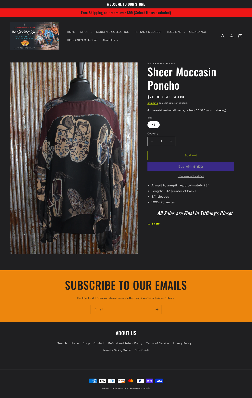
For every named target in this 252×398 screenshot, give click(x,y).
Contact (99, 343)
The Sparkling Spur (119, 388)
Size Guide (142, 350)
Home (75, 343)
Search (62, 343)
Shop (86, 343)
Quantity (152, 133)
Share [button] (156, 223)
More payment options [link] (191, 176)
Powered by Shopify (140, 388)
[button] (86, 32)
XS (154, 124)
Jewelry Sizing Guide (117, 350)
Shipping (152, 103)
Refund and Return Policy (125, 343)
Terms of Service (157, 343)
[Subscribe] (157, 309)
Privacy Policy (182, 343)
